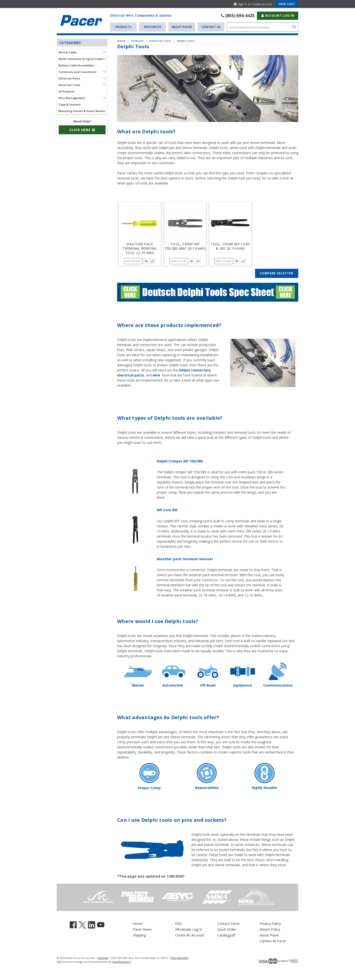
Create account (262, 4)
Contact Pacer (228, 923)
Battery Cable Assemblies (76, 65)
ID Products (66, 91)
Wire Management (71, 98)
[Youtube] (100, 924)
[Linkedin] (91, 924)
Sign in (242, 4)
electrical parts (130, 375)
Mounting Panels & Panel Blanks (81, 111)
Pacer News (142, 929)
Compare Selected (276, 273)
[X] (82, 924)
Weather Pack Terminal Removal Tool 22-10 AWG (139, 248)
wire (156, 375)
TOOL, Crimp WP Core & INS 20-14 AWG (230, 246)
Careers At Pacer (273, 941)
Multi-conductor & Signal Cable (80, 59)
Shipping (139, 935)
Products (123, 27)
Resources (152, 27)
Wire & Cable (67, 52)
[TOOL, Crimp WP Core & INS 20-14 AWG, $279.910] (230, 223)
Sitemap (103, 958)
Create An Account (189, 935)
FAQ (178, 923)
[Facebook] (73, 924)
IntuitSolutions (121, 962)
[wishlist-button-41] (191, 261)
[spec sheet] (207, 291)
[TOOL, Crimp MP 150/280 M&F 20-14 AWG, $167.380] (185, 223)
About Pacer (181, 27)
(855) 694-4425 (240, 15)
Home (137, 923)
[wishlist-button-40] (237, 261)
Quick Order (226, 929)
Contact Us (210, 27)
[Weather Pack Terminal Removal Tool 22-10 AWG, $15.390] (140, 223)
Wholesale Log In (188, 929)
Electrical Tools (69, 85)
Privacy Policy (270, 923)
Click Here (80, 130)
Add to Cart (133, 261)
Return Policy (270, 929)
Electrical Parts (69, 78)
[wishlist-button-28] (146, 261)
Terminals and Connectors (77, 72)
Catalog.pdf (226, 935)
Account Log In (279, 16)
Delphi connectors (195, 370)
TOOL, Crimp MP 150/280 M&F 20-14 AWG (185, 246)
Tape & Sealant (69, 104)
